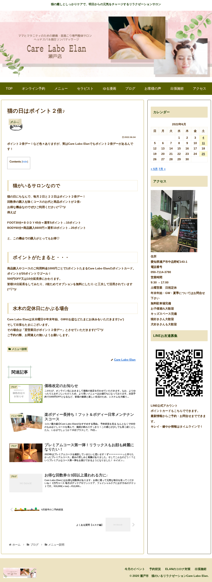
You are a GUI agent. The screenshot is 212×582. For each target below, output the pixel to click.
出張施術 (200, 569)
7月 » (162, 169)
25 (203, 153)
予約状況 (155, 569)
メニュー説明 (19, 349)
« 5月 (154, 169)
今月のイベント (135, 569)
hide (24, 161)
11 (203, 143)
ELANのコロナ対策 (177, 569)
